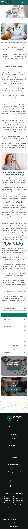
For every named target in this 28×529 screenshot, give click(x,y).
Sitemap (21, 522)
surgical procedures (8, 338)
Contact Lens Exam (14, 451)
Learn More (14, 368)
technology (6, 352)
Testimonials (14, 436)
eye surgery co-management (11, 345)
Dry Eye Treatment (14, 455)
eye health (6, 334)
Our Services (14, 432)
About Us (14, 430)
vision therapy (7, 319)
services (5, 323)
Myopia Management (14, 453)
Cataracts (14, 457)
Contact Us (14, 389)
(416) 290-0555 (14, 481)
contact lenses (7, 326)
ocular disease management (10, 349)
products (5, 341)
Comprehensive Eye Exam (14, 449)
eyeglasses (6, 330)
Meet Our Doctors (14, 434)
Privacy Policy (14, 522)
